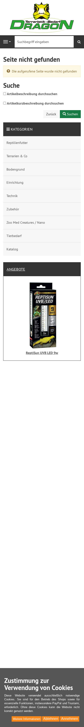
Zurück (51, 114)
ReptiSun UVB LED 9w (42, 353)
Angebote (16, 269)
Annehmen (69, 719)
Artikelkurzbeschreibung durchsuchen (35, 103)
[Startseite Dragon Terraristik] (42, 17)
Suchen (72, 114)
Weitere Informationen (26, 719)
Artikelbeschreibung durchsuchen (32, 94)
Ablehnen (50, 719)
